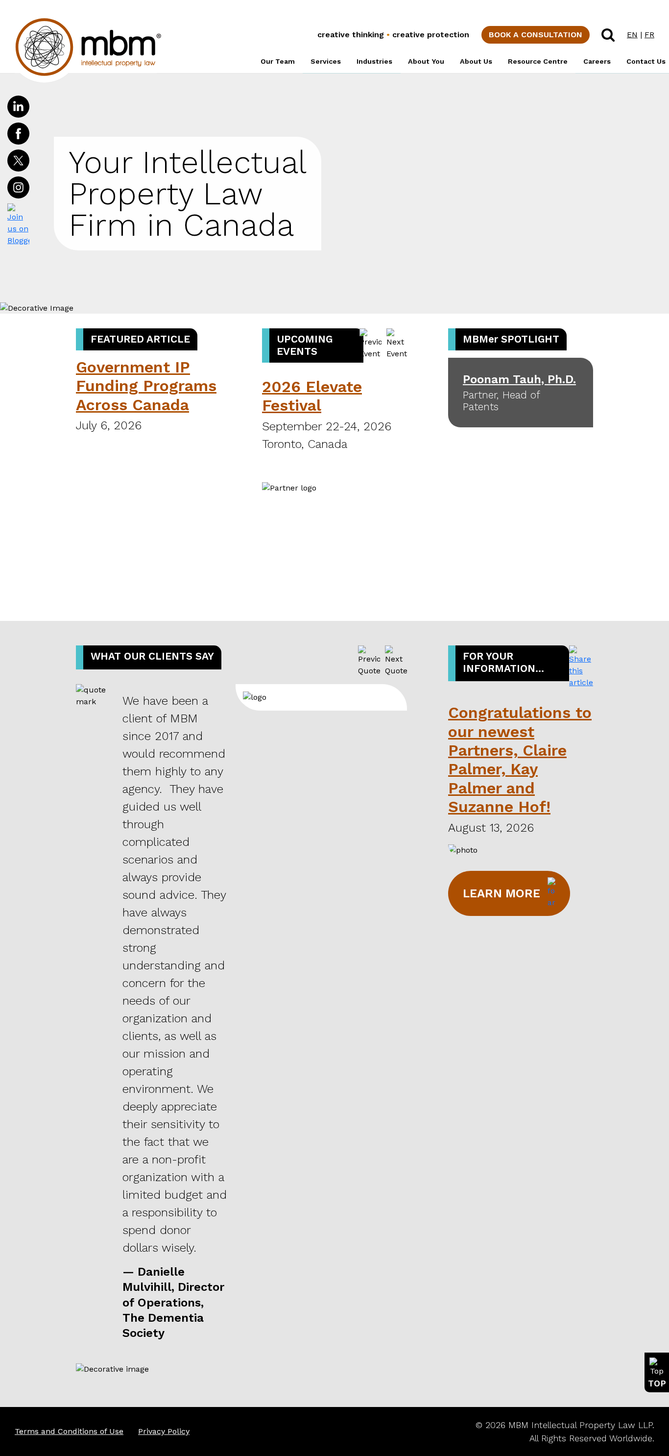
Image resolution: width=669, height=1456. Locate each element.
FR (649, 34)
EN (632, 34)
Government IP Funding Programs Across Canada (146, 386)
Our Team (278, 61)
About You (426, 61)
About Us (476, 61)
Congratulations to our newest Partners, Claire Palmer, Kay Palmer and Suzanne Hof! (520, 759)
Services (326, 61)
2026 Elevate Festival (312, 396)
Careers (597, 61)
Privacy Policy (164, 1431)
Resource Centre (538, 61)
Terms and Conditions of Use (69, 1431)
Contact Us (646, 61)
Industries (374, 61)
